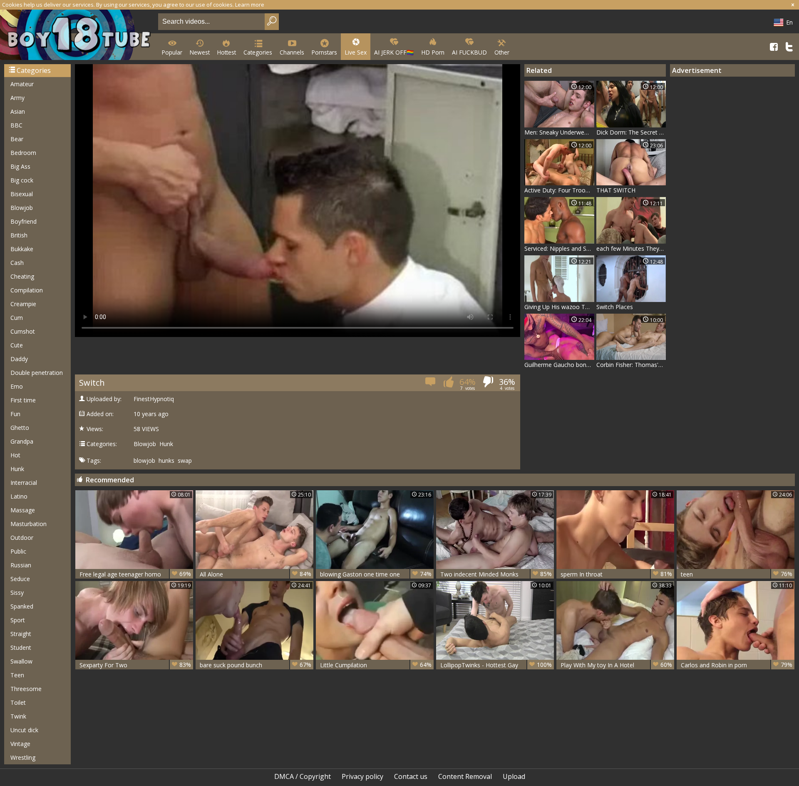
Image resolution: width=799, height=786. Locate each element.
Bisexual (21, 194)
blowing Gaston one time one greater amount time (376, 574)
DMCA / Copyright (302, 776)
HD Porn (432, 52)
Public (18, 551)
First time (23, 400)
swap (185, 461)
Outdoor (21, 537)
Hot (15, 455)
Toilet (18, 702)
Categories (257, 52)
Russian (20, 565)
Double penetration (36, 373)
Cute (16, 345)
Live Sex (356, 52)
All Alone (255, 574)
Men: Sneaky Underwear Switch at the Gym (559, 132)
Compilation (26, 290)
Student (20, 647)
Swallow (21, 661)
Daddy (19, 359)
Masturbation (28, 524)
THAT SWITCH (615, 190)
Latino (18, 496)
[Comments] (431, 384)
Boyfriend (23, 221)
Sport (17, 620)
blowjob (144, 461)
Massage (22, 510)
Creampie (23, 304)
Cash (17, 263)
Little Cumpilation (376, 665)
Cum (16, 318)
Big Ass (20, 166)
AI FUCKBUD (469, 52)
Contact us (410, 776)
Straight (20, 634)
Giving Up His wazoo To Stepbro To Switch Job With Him (559, 307)
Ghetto (19, 428)
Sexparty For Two (135, 665)
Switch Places (614, 307)
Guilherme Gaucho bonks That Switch (559, 365)
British (18, 235)
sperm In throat (616, 574)
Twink (18, 716)
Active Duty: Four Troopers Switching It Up (559, 190)
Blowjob (21, 208)
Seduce (20, 579)
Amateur (22, 84)
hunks (166, 461)
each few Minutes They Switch (631, 248)
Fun (15, 414)
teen (736, 574)
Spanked (21, 606)
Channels (292, 52)
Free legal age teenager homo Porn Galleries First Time (135, 574)
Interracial (23, 483)
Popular (172, 52)
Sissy (17, 592)
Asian (17, 111)
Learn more (249, 4)
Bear (16, 139)
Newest (200, 52)
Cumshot (22, 331)
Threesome (26, 689)
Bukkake (21, 249)
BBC (16, 125)
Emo (16, 386)
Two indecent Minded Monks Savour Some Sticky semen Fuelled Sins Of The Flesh (496, 574)
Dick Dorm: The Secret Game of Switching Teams (631, 132)
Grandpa (21, 441)
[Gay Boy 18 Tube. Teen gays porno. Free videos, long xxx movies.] (77, 36)
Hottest (226, 52)
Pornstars (324, 52)
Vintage (20, 744)
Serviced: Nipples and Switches (559, 248)
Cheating (22, 276)
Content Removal (465, 776)
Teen (17, 675)
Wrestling (22, 757)
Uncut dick (24, 730)
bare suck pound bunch (255, 665)
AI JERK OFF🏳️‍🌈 (394, 52)
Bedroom (23, 153)
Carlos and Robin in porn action (736, 665)
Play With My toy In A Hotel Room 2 (616, 665)
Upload (514, 776)
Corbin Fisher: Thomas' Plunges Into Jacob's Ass (631, 365)
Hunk (17, 469)
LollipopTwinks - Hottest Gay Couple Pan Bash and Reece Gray (496, 665)
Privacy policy (362, 776)
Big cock (21, 180)
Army (17, 98)
